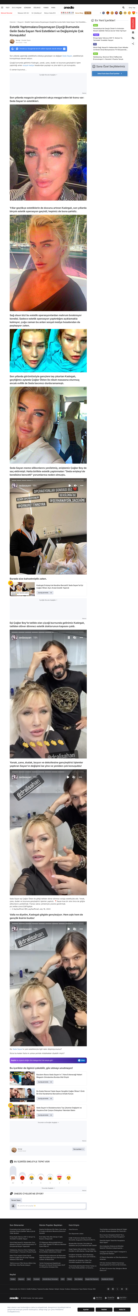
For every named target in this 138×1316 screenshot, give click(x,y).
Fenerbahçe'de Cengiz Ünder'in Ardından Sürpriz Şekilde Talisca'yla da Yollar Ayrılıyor (109, 30)
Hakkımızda (13, 1289)
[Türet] (103, 13)
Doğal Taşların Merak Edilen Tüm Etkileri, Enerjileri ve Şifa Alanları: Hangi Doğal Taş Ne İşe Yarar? (82, 1251)
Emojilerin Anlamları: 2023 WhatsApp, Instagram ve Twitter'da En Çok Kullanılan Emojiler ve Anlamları (82, 1256)
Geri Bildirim (22, 1289)
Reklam (51, 1289)
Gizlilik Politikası (32, 1289)
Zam (28, 1279)
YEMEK (46, 7)
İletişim (57, 1289)
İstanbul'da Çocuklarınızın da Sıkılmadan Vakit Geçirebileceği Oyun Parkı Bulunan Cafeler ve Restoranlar (52, 1257)
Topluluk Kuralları (43, 1289)
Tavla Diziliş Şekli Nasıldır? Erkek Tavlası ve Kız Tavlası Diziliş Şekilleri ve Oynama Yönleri (82, 1268)
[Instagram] (108, 1289)
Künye (90, 1289)
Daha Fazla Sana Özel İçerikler (109, 73)
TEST (7, 7)
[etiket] (10, 583)
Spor (95, 25)
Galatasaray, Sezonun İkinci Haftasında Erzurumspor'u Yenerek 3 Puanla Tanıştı (108, 58)
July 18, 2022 (45, 909)
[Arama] (123, 7)
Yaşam (96, 35)
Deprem (21, 1279)
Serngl (23, 40)
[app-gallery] (122, 1298)
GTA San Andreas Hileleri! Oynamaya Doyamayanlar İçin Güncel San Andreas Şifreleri (113, 1265)
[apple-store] (98, 1298)
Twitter (13, 1279)
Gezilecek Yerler (107, 1279)
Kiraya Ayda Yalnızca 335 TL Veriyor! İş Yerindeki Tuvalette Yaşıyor (107, 39)
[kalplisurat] (129, 13)
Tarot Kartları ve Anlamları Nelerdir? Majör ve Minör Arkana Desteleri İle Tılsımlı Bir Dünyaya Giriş (113, 1231)
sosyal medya (28, 65)
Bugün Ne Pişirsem (92, 1279)
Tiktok (69, 1279)
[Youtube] (122, 1289)
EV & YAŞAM (16, 7)
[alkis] (125, 13)
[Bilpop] (112, 13)
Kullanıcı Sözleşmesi (72, 1289)
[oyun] (121, 13)
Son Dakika (78, 1279)
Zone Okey (79, 13)
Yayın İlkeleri (83, 1289)
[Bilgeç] (108, 13)
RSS (94, 1289)
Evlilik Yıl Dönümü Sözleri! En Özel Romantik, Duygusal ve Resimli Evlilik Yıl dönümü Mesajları (82, 1240)
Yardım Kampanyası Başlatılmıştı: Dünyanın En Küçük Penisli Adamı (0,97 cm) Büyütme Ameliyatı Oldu (52, 1265)
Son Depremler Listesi (76, 1233)
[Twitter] (117, 1289)
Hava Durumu (73, 1229)
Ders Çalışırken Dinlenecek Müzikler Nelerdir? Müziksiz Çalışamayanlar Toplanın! (112, 1248)
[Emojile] (116, 13)
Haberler (13, 22)
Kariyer (62, 1289)
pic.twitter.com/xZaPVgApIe (21, 906)
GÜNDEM (27, 7)
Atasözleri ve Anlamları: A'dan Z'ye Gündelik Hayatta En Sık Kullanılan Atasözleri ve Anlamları (80, 1262)
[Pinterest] (126, 1289)
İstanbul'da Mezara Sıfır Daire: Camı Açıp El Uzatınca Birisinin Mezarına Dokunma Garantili (52, 1231)
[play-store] (110, 1298)
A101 (62, 1279)
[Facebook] (113, 1289)
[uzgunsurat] (134, 13)
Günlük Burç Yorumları (50, 1279)
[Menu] (2, 7)
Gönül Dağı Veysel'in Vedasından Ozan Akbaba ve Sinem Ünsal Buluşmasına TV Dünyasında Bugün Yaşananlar (110, 48)
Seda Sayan (67, 56)
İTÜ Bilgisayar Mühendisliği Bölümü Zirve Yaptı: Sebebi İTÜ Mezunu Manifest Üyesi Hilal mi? (52, 1244)
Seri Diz (87, 13)
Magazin (20, 22)
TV (95, 44)
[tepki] (13, 1178)
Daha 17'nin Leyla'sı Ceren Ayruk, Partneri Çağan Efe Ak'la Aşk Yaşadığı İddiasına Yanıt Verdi (22, 1257)
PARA (53, 7)
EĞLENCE (37, 7)
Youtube (36, 1279)
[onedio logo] (69, 7)
